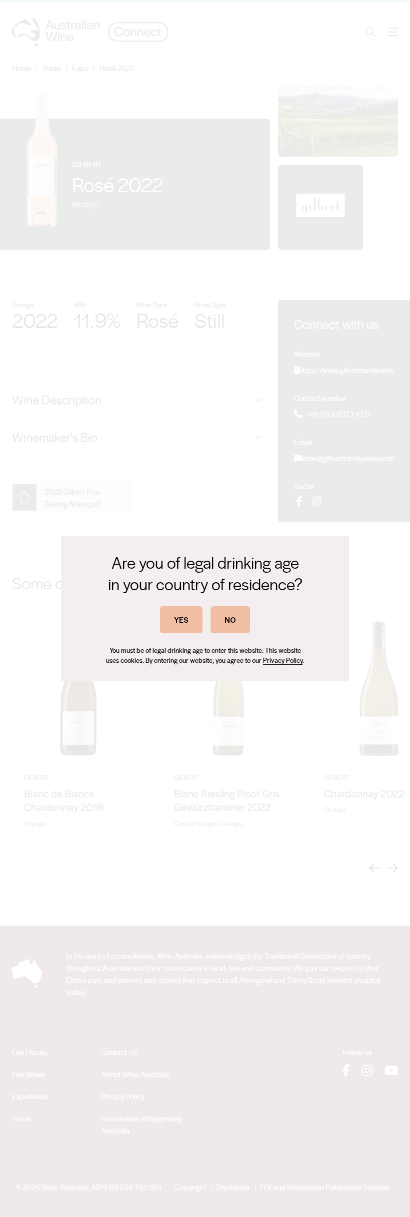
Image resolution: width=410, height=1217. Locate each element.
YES (181, 619)
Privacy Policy (282, 660)
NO (230, 619)
